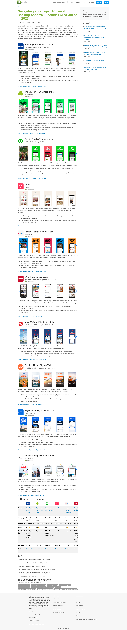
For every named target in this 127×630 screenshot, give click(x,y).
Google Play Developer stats (59, 602)
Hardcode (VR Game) (34, 620)
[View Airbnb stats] (21, 186)
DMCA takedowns (80, 609)
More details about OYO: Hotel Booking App (30, 316)
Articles (78, 612)
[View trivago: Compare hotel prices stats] (21, 233)
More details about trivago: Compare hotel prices (32, 271)
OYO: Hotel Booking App (36, 277)
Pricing (84, 2)
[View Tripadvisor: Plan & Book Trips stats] (21, 93)
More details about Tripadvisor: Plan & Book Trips (32, 133)
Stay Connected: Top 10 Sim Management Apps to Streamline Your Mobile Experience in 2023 (96, 28)
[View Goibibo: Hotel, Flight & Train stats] (21, 367)
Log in (106, 2)
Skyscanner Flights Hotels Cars (40, 410)
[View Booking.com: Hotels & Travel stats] (21, 46)
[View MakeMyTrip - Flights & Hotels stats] (21, 324)
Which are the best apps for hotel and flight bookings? (34, 563)
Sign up (99, 2)
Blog (77, 615)
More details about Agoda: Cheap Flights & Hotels (32, 495)
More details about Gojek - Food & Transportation (32, 178)
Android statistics (57, 599)
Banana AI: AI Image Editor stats (36, 624)
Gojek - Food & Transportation (39, 139)
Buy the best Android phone (59, 612)
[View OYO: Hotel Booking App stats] (21, 278)
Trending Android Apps (58, 605)
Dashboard (91, 2)
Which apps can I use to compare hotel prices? (32, 576)
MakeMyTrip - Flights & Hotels (39, 322)
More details (30, 549)
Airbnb (28, 184)
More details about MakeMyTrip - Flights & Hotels (32, 359)
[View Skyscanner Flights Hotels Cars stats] (21, 412)
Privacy (78, 602)
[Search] (66, 2)
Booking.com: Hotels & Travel (39, 44)
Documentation (79, 605)
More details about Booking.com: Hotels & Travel (32, 86)
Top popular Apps (57, 609)
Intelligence (78, 2)
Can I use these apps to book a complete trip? (32, 566)
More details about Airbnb (25, 226)
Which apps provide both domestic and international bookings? (37, 569)
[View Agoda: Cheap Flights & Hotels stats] (21, 457)
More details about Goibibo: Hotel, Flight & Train (31, 404)
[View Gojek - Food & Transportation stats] (21, 141)
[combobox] (59, 2)
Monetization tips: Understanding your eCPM (86, 619)
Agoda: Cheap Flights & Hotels (39, 455)
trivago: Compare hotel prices (39, 231)
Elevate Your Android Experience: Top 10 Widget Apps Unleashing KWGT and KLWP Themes (95, 37)
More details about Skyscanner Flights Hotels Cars (32, 450)
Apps (71, 2)
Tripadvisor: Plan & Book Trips (39, 92)
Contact (78, 599)
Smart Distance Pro (33, 617)
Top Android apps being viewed (36, 614)
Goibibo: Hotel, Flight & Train (38, 365)
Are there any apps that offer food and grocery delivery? (35, 572)
